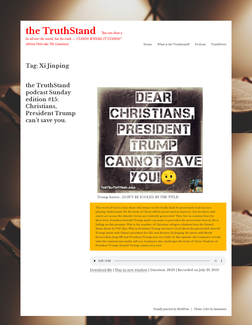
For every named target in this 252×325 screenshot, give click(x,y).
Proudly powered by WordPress (171, 309)
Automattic (219, 309)
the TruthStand (61, 31)
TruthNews (218, 44)
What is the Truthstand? (173, 44)
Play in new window (131, 270)
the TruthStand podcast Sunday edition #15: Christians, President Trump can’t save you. (51, 102)
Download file (101, 270)
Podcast (200, 44)
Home (148, 44)
